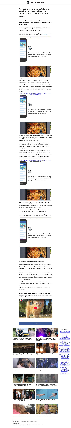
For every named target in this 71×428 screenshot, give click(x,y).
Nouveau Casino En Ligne (65, 347)
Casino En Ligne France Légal (64, 362)
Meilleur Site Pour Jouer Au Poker (65, 339)
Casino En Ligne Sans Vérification (64, 338)
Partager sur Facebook (35, 323)
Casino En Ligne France (64, 337)
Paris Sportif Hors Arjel (64, 344)
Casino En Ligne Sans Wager (64, 370)
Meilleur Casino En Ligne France (65, 349)
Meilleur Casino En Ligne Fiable (65, 331)
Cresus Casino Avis (65, 353)
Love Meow (44, 34)
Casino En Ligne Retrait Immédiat (65, 366)
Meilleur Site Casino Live (65, 358)
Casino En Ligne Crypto (64, 369)
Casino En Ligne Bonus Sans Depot (64, 345)
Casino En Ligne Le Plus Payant (65, 364)
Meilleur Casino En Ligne (65, 350)
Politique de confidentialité (33, 421)
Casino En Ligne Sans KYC (64, 365)
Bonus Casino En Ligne (64, 355)
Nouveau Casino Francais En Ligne (64, 348)
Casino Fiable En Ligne (64, 371)
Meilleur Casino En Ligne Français (64, 334)
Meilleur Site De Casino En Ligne (65, 342)
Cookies (28, 421)
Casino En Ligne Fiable (64, 343)
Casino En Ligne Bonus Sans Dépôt (64, 354)
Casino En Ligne (64, 335)
